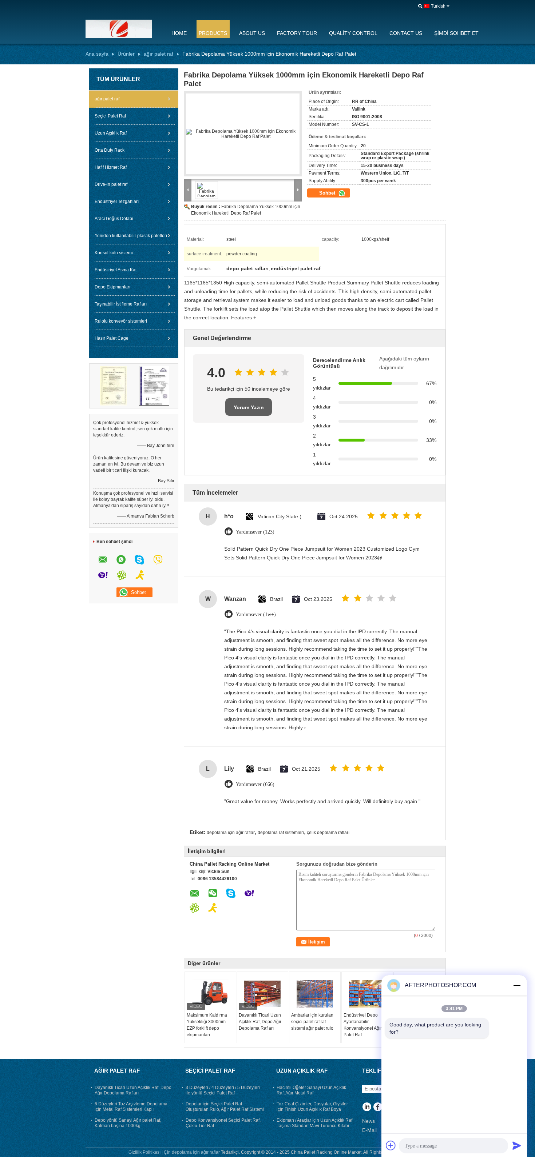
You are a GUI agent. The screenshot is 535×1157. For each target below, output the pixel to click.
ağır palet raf (158, 54)
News (368, 1121)
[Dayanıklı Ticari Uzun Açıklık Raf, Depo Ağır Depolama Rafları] (262, 994)
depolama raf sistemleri (281, 832)
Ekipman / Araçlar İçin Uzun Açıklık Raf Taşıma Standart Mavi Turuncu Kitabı (314, 1123)
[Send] (517, 1145)
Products (213, 33)
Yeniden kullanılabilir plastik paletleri (131, 235)
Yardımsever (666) (255, 784)
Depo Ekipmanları (112, 287)
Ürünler (126, 54)
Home (179, 33)
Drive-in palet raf (111, 184)
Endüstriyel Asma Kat (115, 269)
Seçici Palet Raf (110, 116)
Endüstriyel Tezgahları (117, 201)
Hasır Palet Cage (111, 338)
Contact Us (405, 33)
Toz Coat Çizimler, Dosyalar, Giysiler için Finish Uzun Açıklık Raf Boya (312, 1106)
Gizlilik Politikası (144, 1152)
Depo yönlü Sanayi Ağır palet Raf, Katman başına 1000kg (128, 1123)
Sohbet (328, 193)
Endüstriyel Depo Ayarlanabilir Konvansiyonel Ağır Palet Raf (363, 1025)
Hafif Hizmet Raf (111, 167)
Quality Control (353, 33)
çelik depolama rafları (328, 832)
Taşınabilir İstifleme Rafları (121, 304)
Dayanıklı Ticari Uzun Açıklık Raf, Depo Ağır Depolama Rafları (260, 1022)
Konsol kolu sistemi (114, 252)
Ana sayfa (97, 54)
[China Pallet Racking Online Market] (124, 29)
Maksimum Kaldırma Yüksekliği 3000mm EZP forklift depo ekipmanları (207, 1025)
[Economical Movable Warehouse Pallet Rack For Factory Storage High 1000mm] (243, 133)
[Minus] (516, 985)
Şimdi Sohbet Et (456, 33)
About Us (252, 33)
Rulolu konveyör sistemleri (121, 321)
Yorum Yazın (249, 407)
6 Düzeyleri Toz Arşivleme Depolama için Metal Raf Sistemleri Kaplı (131, 1106)
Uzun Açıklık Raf (111, 133)
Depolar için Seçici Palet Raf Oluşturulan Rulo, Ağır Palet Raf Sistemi (225, 1106)
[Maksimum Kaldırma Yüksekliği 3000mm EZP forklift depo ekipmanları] (210, 994)
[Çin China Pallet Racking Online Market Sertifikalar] (113, 385)
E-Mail (369, 1130)
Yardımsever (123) (255, 532)
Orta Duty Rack (109, 150)
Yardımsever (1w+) (256, 614)
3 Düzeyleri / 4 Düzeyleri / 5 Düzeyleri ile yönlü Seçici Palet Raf (223, 1090)
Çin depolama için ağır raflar (192, 1152)
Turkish (438, 6)
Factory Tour (297, 33)
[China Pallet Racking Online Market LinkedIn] (366, 1107)
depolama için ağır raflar (231, 832)
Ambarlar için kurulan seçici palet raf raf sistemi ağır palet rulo (312, 1022)
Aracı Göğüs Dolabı (114, 218)
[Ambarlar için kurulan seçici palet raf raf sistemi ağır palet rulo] (314, 994)
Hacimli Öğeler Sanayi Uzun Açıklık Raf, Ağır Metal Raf (311, 1090)
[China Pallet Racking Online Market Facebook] (377, 1107)
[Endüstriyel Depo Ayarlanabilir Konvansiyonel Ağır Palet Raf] (367, 994)
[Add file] (391, 1145)
